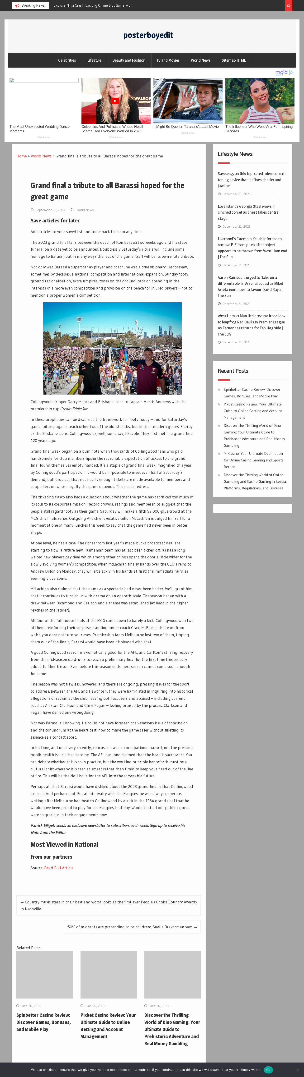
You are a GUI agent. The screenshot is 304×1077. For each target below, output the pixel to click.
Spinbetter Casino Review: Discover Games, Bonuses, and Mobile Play (43, 1022)
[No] (298, 1070)
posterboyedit (148, 35)
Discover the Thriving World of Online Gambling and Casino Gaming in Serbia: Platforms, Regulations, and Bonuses (255, 481)
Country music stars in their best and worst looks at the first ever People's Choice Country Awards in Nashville (109, 905)
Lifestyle (94, 60)
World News (201, 60)
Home (21, 155)
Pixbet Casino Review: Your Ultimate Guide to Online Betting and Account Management (253, 411)
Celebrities (67, 60)
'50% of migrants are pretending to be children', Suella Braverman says (130, 926)
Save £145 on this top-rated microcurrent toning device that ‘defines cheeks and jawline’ (252, 179)
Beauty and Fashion (128, 60)
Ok (268, 1070)
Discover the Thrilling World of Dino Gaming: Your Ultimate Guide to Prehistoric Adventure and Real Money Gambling (172, 1029)
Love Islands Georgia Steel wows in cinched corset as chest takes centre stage (248, 212)
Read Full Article (58, 867)
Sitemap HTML (234, 60)
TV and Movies (168, 60)
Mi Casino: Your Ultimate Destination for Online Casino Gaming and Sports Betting (254, 460)
